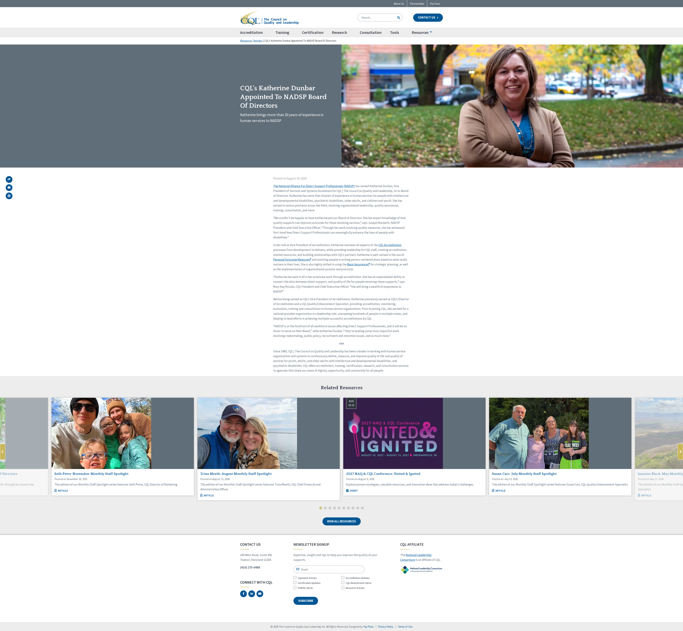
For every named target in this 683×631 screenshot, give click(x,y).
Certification (312, 32)
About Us (399, 3)
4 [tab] (334, 508)
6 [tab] (343, 508)
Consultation (371, 32)
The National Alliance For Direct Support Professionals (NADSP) (314, 186)
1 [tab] (320, 508)
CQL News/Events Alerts (359, 583)
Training (282, 32)
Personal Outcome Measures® (292, 260)
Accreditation (251, 32)
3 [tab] (330, 508)
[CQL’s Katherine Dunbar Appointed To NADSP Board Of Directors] (9, 187)
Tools (394, 32)
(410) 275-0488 (250, 567)
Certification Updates (309, 583)
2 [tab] (325, 508)
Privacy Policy (385, 626)
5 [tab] (339, 508)
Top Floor (368, 626)
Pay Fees (435, 3)
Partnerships (417, 3)
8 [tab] (353, 508)
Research (339, 32)
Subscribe (305, 601)
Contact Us (427, 17)
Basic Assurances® (358, 264)
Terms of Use (405, 626)
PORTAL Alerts (305, 588)
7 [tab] (348, 508)
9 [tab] (357, 508)
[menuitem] (255, 32)
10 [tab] (362, 508)
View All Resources (341, 521)
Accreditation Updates (358, 578)
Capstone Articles (307, 578)
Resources (420, 32)
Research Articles (355, 588)
